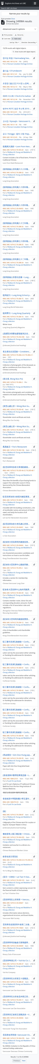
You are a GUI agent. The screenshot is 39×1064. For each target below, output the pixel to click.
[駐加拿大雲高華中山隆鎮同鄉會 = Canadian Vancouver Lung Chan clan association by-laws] (17, 564)
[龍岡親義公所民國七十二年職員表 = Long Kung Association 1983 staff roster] (17, 259)
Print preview (8, 35)
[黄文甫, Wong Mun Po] (13, 379)
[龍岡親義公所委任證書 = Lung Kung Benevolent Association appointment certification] (17, 277)
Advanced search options (14, 29)
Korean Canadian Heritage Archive (20, 64)
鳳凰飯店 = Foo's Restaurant (15, 447)
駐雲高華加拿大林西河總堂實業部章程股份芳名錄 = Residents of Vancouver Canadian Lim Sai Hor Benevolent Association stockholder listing (17, 497)
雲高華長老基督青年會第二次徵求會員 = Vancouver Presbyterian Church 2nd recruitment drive (17, 924)
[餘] (4, 811)
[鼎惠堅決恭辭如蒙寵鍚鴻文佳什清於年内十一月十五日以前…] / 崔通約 (17, 333)
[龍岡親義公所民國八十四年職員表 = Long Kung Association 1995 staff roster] (17, 187)
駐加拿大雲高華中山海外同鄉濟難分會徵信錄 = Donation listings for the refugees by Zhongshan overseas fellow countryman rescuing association (17, 589)
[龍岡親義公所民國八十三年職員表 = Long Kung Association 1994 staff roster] (17, 223)
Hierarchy (20, 35)
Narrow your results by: (19, 13)
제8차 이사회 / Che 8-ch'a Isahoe (17, 96)
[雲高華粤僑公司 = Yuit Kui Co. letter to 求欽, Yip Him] (17, 960)
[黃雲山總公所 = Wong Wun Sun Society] (17, 406)
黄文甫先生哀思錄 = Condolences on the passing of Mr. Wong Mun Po (17, 351)
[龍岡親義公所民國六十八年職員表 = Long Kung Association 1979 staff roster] (17, 169)
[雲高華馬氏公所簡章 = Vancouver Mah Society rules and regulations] (17, 899)
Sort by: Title (14, 42)
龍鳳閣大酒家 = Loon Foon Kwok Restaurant (17, 146)
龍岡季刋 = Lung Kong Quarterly (16, 313)
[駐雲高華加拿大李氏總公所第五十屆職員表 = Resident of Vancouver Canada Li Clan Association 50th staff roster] (17, 524)
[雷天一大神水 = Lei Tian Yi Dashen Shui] (17, 877)
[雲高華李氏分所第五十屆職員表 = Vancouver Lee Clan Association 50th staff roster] (17, 978)
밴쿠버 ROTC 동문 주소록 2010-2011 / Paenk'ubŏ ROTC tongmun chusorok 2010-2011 (17, 109)
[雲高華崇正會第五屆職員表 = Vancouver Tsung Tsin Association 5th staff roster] (17, 1014)
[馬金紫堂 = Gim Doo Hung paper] (17, 755)
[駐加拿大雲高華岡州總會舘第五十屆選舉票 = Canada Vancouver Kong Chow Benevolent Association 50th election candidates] (17, 542)
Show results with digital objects (24, 52)
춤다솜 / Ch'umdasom (12, 71)
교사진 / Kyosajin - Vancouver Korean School (17, 121)
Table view (17, 39)
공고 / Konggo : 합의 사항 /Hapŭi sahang (17, 134)
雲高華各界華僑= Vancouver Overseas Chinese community (17, 1035)
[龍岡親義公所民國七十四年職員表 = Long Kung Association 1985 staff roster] (17, 241)
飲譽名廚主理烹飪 (10, 856)
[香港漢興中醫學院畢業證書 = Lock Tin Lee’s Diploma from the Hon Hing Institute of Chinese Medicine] (17, 775)
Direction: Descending (28, 42)
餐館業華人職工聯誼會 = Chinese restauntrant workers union (17, 834)
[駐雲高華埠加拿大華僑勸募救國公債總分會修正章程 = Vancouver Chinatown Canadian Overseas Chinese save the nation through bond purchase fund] (17, 467)
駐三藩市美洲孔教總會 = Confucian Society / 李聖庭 (17, 642)
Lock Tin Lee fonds (14, 781)
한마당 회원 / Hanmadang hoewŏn (17, 58)
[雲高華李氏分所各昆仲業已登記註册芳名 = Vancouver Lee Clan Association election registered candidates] (17, 996)
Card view (7, 39)
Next (23, 1061)
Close (13, 19)
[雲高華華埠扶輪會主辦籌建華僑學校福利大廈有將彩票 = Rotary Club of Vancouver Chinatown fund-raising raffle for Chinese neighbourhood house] (17, 942)
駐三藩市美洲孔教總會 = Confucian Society (17, 710)
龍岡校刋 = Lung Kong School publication (17, 295)
